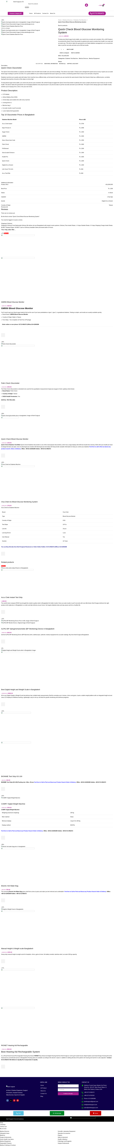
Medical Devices (67, 20)
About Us (52, 13)
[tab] (39, 63)
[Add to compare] (3, 299)
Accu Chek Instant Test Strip (11, 597)
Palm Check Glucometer (10, 383)
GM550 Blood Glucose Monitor (12, 302)
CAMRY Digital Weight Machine (13, 804)
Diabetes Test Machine (80, 20)
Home (30, 13)
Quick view (3, 339)
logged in (10, 220)
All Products (37, 13)
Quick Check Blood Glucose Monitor (14, 439)
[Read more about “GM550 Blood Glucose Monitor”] (3, 335)
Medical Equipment (94, 58)
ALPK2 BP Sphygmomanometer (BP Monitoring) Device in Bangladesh (27, 629)
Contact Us (45, 13)
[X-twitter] (11, 1100)
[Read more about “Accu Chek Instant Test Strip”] (3, 612)
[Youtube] (17, 1100)
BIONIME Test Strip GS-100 (11, 776)
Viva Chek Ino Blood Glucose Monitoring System (19, 502)
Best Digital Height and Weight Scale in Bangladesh (20, 690)
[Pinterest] (14, 1100)
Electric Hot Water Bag (9, 886)
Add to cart (70, 49)
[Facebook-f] (7, 1100)
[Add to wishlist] (3, 331)
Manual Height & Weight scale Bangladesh (17, 948)
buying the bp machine (7, 79)
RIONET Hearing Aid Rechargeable (14, 1045)
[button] (3, 407)
